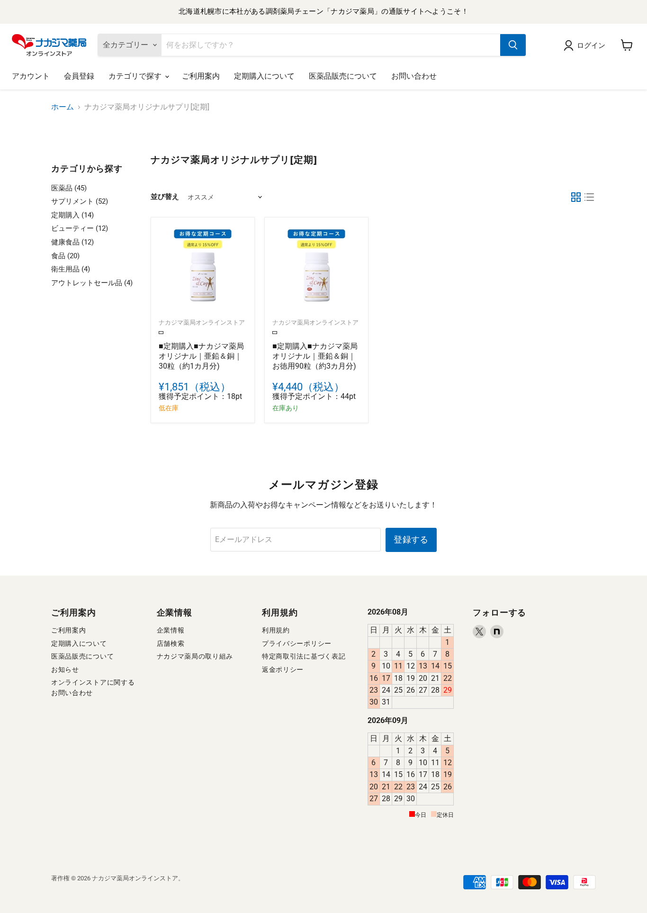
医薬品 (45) (69, 188)
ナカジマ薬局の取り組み (195, 656)
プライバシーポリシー (297, 643)
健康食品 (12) (72, 242)
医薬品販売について (343, 76)
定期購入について (264, 76)
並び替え (165, 197)
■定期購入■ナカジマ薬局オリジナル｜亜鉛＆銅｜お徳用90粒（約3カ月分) (315, 356)
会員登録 (79, 76)
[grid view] (576, 197)
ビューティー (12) (79, 228)
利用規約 (276, 630)
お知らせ (65, 669)
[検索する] (513, 45)
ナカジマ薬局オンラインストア (202, 322)
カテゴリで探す (136, 76)
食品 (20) (65, 256)
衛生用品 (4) (70, 269)
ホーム (62, 107)
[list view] (589, 197)
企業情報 (171, 630)
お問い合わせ (414, 76)
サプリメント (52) (79, 201)
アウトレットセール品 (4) (92, 283)
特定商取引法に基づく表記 (303, 656)
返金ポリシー (283, 669)
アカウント (31, 76)
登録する (411, 539)
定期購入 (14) (72, 215)
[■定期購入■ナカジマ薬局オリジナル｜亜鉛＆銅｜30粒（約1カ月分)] (203, 269)
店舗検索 (171, 643)
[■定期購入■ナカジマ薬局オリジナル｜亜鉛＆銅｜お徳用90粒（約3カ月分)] (316, 269)
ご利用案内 (201, 76)
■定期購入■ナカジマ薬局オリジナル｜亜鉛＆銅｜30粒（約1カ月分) (201, 356)
